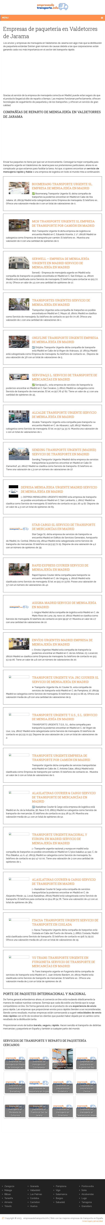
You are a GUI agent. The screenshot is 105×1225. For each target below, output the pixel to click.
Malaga (8, 1190)
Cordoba (34, 1198)
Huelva (33, 1206)
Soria (84, 1190)
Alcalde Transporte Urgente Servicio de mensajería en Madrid (64, 414)
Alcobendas (87, 1194)
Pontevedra (87, 1186)
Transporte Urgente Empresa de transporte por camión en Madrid (61, 758)
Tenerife (8, 1198)
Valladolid (35, 1190)
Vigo (58, 1190)
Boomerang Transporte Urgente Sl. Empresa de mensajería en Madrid (62, 186)
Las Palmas (36, 1194)
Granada (34, 1186)
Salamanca (61, 1194)
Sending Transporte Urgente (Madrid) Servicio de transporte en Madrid (64, 452)
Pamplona (61, 1186)
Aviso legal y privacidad (92, 1221)
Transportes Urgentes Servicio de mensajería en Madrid (61, 302)
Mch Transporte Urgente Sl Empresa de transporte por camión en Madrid (63, 223)
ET (3, 1218)
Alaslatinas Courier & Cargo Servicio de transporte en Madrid (64, 882)
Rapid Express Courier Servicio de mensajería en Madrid (60, 567)
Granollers (86, 1206)
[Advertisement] (52, 73)
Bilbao (7, 1194)
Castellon (35, 1202)
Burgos (59, 1198)
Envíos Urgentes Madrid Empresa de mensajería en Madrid (62, 642)
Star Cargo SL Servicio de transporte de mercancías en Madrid (63, 527)
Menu (5, 17)
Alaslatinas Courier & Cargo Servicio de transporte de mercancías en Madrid (64, 797)
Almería (8, 1202)
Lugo (84, 1198)
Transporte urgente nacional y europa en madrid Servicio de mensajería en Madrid (59, 839)
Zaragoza (9, 1186)
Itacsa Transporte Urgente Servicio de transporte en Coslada (65, 922)
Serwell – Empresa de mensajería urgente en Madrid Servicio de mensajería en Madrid (60, 263)
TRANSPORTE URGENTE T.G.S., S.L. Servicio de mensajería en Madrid (64, 717)
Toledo (8, 1206)
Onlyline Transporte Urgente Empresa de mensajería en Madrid (65, 340)
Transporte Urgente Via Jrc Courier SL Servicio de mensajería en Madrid (65, 679)
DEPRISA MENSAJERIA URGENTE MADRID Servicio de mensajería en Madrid (59, 489)
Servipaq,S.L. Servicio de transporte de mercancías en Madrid (64, 377)
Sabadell (60, 1202)
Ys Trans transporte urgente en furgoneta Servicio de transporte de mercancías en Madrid (63, 962)
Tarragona (86, 1202)
